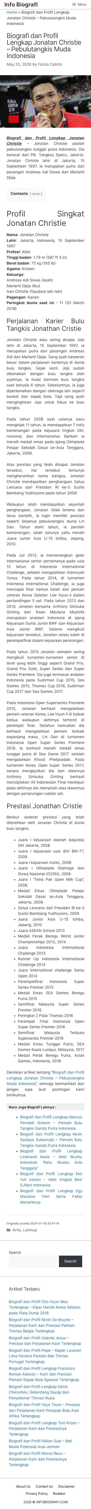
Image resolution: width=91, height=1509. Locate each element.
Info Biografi (21, 4)
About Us (23, 1486)
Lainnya (30, 1230)
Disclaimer (66, 1486)
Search (15, 1252)
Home (12, 12)
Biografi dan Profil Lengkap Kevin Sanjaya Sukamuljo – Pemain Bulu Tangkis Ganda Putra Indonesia (51, 1140)
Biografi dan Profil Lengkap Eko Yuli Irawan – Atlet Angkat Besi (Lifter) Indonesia (51, 1179)
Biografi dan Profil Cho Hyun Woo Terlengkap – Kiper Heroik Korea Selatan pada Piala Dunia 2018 (44, 1307)
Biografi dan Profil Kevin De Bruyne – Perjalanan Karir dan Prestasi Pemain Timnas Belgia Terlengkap (42, 1325)
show (36, 194)
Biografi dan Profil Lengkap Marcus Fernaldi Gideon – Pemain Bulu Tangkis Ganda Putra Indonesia (51, 1123)
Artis (17, 1230)
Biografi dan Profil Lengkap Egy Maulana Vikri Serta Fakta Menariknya (51, 1196)
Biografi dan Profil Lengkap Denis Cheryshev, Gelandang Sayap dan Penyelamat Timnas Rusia (39, 1392)
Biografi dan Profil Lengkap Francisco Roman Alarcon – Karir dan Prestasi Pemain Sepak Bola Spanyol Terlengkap (44, 1374)
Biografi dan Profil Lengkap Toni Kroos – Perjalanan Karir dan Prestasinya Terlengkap (44, 1428)
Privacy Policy (37, 1493)
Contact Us (44, 1486)
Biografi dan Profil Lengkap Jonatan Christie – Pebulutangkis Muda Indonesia (45, 1078)
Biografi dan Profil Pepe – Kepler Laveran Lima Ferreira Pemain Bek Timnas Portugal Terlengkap (45, 1356)
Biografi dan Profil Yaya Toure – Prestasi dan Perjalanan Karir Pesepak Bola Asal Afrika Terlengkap (44, 1410)
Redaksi (59, 1493)
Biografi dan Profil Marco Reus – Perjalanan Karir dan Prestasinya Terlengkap (38, 1459)
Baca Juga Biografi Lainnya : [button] (32, 1107)
